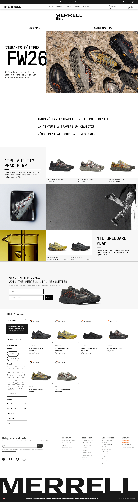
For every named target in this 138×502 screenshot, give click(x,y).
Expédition (85, 447)
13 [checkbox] (13, 386)
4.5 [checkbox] (9, 368)
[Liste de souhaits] (132, 2)
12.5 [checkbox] (9, 386)
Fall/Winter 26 (34, 28)
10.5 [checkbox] (9, 382)
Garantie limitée (86, 452)
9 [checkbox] (13, 377)
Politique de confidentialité (25, 449)
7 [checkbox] (13, 373)
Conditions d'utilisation (36, 449)
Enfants (77, 7)
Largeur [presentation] (10, 390)
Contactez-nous (87, 445)
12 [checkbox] (22, 382)
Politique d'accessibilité (39, 498)
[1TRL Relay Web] (93, 332)
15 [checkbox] (22, 386)
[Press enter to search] (128, 7)
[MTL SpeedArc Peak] (41, 332)
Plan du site (29, 498)
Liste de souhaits (52, 342)
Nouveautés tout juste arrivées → (69, 2)
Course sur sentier (107, 449)
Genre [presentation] (9, 349)
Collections (86, 7)
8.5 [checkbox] (9, 377)
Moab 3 (104, 463)
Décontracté (105, 451)
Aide (128, 2)
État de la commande (68, 440)
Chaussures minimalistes (105, 460)
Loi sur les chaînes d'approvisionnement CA (86, 498)
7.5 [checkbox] (18, 373)
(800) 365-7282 (86, 442)
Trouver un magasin (127, 444)
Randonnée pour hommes (107, 441)
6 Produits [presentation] (20, 314)
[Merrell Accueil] (13, 7)
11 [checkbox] (13, 382)
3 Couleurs (32, 345)
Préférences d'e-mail (128, 447)
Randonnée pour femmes (107, 445)
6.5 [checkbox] (9, 373)
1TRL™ (11, 314)
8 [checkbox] (22, 373)
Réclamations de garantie (87, 456)
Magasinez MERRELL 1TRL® (103, 28)
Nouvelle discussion (88, 440)
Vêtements (105, 454)
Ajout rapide (35, 321)
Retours (84, 450)
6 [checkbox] (22, 368)
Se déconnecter (67, 447)
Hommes (59, 7)
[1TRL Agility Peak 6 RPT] (118, 332)
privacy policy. (56, 285)
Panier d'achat (66, 442)
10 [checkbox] (23, 377)
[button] (17, 345)
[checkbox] (17, 393)
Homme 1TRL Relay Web (89, 348)
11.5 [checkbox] (18, 382)
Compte (64, 445)
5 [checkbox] (13, 368)
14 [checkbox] (18, 386)
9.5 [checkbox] (18, 377)
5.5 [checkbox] (18, 368)
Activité (50, 7)
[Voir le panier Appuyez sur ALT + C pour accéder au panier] (132, 7)
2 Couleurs (83, 345)
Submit (48, 298)
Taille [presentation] (9, 364)
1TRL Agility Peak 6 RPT (115, 348)
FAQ (83, 459)
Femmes (68, 7)
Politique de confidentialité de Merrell (9, 451)
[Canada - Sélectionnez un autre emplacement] (124, 2)
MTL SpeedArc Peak (36, 348)
